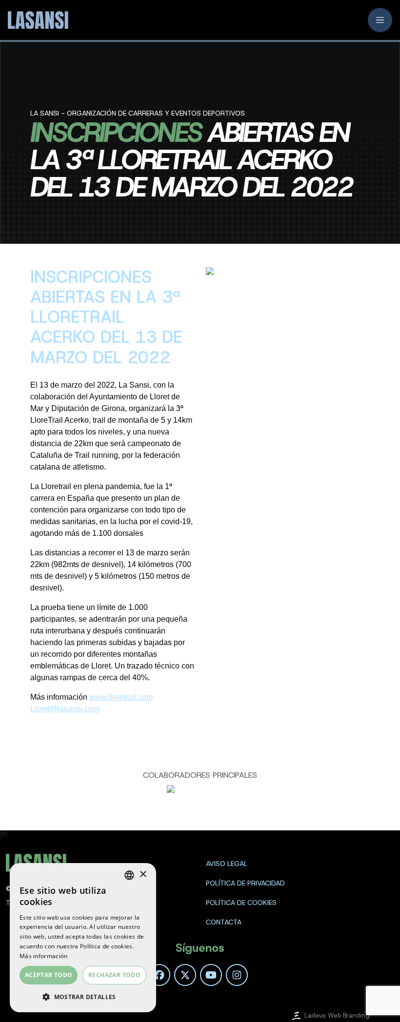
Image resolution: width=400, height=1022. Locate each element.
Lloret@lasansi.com (64, 709)
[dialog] (83, 937)
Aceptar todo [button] (49, 975)
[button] (83, 996)
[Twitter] (185, 975)
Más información (44, 956)
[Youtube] (211, 975)
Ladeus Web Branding (337, 1015)
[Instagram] (237, 975)
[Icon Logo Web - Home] (37, 20)
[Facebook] (159, 975)
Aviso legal (226, 863)
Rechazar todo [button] (114, 975)
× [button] (142, 874)
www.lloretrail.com (121, 697)
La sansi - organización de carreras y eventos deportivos (137, 113)
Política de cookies (241, 902)
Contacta (223, 922)
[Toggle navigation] (380, 20)
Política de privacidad (245, 883)
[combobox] (129, 875)
